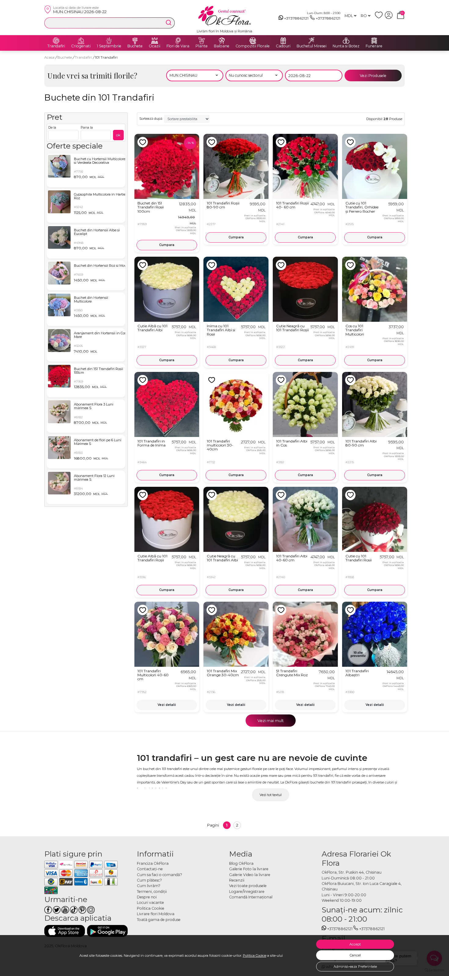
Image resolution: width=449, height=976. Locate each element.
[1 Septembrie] (109, 40)
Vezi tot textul (271, 795)
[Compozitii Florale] (252, 40)
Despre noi (147, 897)
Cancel (355, 955)
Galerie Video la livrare (249, 874)
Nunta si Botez (346, 46)
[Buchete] (135, 40)
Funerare (374, 46)
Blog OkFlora (241, 863)
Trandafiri (56, 46)
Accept (355, 944)
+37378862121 (296, 18)
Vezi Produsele (373, 75)
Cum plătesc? (149, 880)
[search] (168, 22)
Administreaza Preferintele (355, 966)
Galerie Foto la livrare (248, 869)
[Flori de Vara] (178, 40)
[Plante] (201, 40)
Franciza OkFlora (153, 863)
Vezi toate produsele (248, 885)
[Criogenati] (81, 40)
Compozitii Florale (252, 46)
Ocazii (154, 46)
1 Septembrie (109, 46)
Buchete (135, 46)
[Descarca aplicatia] (64, 931)
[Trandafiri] (56, 40)
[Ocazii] (154, 40)
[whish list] (380, 17)
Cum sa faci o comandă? (159, 874)
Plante (201, 46)
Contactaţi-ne (150, 869)
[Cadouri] (283, 40)
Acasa (49, 57)
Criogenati (81, 46)
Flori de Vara (177, 46)
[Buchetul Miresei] (311, 40)
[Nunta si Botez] (346, 40)
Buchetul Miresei (312, 46)
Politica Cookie (254, 955)
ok (118, 135)
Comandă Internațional (250, 897)
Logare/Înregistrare (247, 891)
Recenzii (236, 880)
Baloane (221, 46)
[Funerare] (374, 40)
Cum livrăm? (148, 885)
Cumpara (166, 245)
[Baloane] (221, 40)
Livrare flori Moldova (155, 914)
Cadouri (283, 46)
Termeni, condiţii (152, 891)
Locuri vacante (150, 902)
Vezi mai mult (270, 720)
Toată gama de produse (159, 919)
